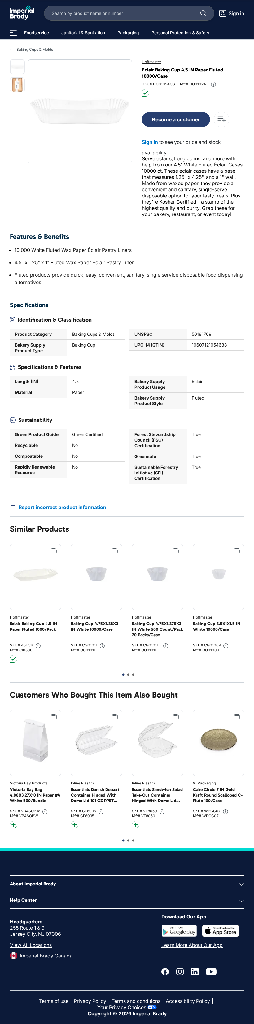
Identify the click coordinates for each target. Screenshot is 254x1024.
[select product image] (17, 66)
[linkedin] (195, 971)
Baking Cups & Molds (34, 49)
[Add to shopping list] (54, 550)
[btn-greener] (13, 824)
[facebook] (165, 971)
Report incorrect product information (62, 507)
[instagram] (180, 971)
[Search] (203, 13)
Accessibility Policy (188, 1001)
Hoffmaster (151, 61)
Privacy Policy (90, 1001)
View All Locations (31, 945)
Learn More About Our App (192, 945)
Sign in (150, 142)
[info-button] (213, 84)
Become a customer (176, 119)
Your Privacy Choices (121, 1007)
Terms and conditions (136, 1001)
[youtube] (211, 971)
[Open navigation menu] (13, 32)
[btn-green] (145, 93)
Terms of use (53, 1001)
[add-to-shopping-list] (221, 119)
